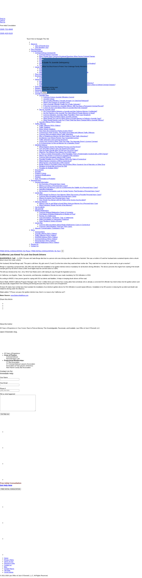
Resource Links (9, 563)
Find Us (2, 18)
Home (6, 558)
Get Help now (5, 414)
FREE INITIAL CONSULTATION (10, 489)
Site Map (7, 570)
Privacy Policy (9, 560)
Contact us (8, 565)
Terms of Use (8, 561)
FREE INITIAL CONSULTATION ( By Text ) (46, 251)
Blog (5, 567)
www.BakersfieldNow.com (19, 295)
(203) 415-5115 (6, 33)
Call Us (2, 20)
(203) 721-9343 (6, 29)
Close (44, 92)
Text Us (2, 22)
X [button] (62, 251)
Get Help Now (6, 485)
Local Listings (8, 572)
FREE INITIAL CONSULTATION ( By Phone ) (15, 251)
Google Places (9, 569)
